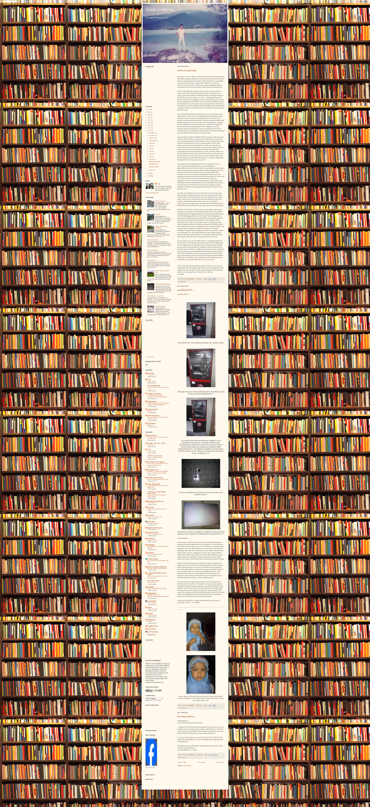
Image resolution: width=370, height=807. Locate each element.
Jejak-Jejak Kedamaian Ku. (156, 501)
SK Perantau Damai (153, 415)
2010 (149, 173)
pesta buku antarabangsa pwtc (155, 534)
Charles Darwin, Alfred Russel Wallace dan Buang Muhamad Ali (158, 464)
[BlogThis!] (210, 279)
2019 (149, 115)
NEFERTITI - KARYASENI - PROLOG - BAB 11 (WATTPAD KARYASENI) (158, 472)
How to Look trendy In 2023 (155, 457)
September (152, 141)
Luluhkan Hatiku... (153, 626)
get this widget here (149, 356)
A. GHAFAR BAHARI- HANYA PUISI (157, 574)
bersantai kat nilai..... (161, 201)
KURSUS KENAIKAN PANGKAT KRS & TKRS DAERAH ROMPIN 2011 (158, 404)
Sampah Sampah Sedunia (155, 478)
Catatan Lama (220, 762)
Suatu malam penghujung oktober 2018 (158, 479)
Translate (158, 700)
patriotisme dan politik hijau (155, 554)
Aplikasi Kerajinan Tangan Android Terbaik (157, 509)
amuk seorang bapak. (187, 70)
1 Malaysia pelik (152, 615)
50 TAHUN (151, 445)
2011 (149, 130)
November (152, 135)
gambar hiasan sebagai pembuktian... (161, 227)
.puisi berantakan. (153, 632)
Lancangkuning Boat (150, 738)
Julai (150, 146)
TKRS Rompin (152, 401)
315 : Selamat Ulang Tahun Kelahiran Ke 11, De (158, 388)
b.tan (158, 184)
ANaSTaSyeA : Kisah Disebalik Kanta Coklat (157, 492)
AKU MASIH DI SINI (154, 386)
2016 (149, 120)
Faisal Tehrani (152, 629)
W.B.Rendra (151, 538)
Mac (150, 156)
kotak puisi (151, 507)
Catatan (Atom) (187, 765)
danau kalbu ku (159, 9)
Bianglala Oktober (152, 540)
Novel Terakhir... (152, 602)
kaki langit (151, 373)
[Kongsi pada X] (212, 279)
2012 (149, 128)
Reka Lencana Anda (150, 767)
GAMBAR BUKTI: (183, 294)
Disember (152, 133)
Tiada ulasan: (198, 279)
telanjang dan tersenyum (155, 528)
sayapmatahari (152, 593)
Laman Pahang (152, 435)
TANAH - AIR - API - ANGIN (156, 443)
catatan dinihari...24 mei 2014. (155, 296)
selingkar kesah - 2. (152, 260)
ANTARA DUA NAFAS (154, 394)
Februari (151, 159)
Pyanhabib (151, 515)
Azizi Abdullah (152, 601)
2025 (149, 109)
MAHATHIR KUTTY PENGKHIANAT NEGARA (158, 547)
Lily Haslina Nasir (153, 470)
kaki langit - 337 (152, 375)
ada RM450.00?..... (186, 289)
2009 (149, 176)
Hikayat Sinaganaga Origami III (157, 567)
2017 (149, 117)
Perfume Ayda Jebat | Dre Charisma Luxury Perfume (157, 495)
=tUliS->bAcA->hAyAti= (155, 456)
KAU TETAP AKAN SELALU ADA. (157, 576)
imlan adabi (151, 522)
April (151, 154)
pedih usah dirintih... (153, 250)
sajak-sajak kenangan (153, 523)
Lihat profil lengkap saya (152, 193)
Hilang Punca (152, 635)
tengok (149, 607)
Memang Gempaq (153, 559)
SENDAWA (151, 587)
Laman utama (201, 762)
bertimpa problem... (186, 716)
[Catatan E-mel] (205, 279)
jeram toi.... (158, 214)
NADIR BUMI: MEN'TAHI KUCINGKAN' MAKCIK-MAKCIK (157, 396)
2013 (149, 125)
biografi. (184, 281)
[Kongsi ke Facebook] (214, 279)
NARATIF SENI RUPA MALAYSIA (157, 588)
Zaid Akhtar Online (153, 581)
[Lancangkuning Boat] (151, 765)
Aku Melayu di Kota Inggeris (156, 462)
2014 (149, 123)
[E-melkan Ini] (208, 279)
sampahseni (151, 553)
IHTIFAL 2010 (151, 411)
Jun (150, 148)
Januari (151, 170)
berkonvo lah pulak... (153, 240)
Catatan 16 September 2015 (155, 517)
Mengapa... (150, 425)
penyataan (150, 621)
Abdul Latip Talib (153, 532)
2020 (149, 112)
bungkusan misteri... (160, 306)
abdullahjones (152, 620)
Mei (150, 151)
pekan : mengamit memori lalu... (162, 271)
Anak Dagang (152, 423)
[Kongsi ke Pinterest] (216, 279)
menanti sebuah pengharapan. (163, 284)
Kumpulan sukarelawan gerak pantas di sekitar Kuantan (158, 437)
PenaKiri (150, 614)
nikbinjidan (151, 545)
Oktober (151, 138)
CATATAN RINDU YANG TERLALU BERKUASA (158, 486)
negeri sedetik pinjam (154, 484)
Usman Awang (151, 381)
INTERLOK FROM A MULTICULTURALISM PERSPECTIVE (158, 595)
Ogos (150, 143)
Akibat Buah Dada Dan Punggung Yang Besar (158, 561)
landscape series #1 (153, 609)
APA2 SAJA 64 (152, 503)
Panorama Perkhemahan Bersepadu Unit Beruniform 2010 (158, 418)
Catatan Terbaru (182, 762)
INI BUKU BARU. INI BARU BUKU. (157, 568)
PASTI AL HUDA (153, 409)
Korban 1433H (151, 582)
